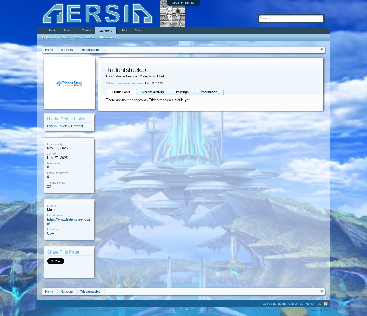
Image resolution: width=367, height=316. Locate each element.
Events (86, 30)
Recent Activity (153, 92)
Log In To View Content (65, 126)
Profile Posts (121, 92)
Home (52, 30)
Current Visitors (84, 37)
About (138, 30)
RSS (326, 304)
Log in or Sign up (183, 2)
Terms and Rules (319, 310)
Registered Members (55, 37)
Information (209, 92)
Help (124, 30)
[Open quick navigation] (321, 49)
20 (49, 186)
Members (105, 30)
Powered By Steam (273, 303)
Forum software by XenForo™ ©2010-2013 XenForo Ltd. (74, 310)
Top (318, 303)
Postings (182, 92)
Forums (69, 30)
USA (50, 233)
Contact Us (295, 303)
